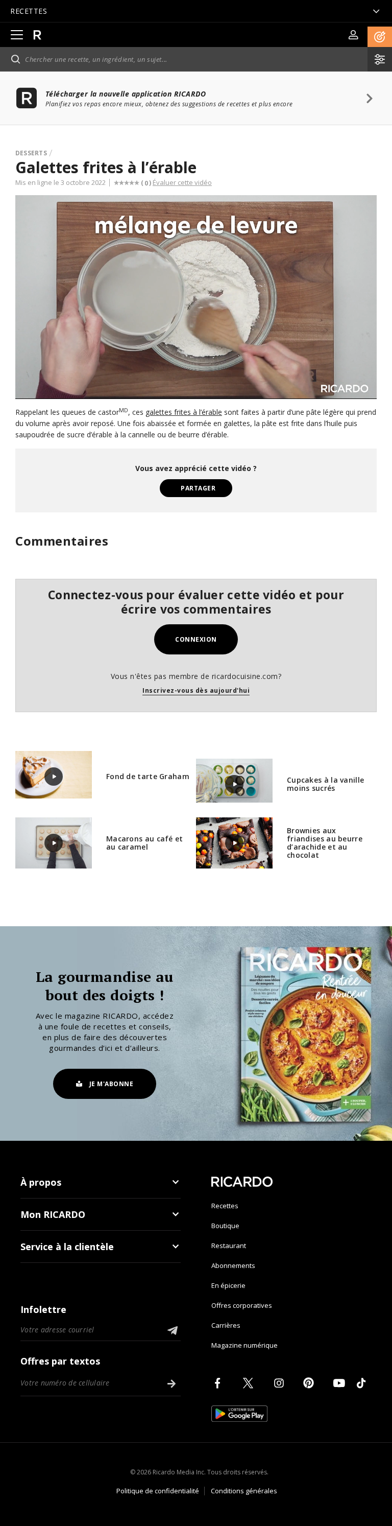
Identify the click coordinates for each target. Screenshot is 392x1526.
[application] (196, 296)
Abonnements (233, 1265)
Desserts (31, 153)
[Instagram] (281, 1383)
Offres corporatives (241, 1305)
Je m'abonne (111, 1083)
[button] (380, 37)
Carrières (225, 1325)
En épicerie (228, 1285)
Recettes (224, 1205)
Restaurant (228, 1245)
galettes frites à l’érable (183, 412)
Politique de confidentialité (157, 1490)
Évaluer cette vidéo (182, 182)
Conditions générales (244, 1490)
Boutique (225, 1225)
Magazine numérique (244, 1345)
